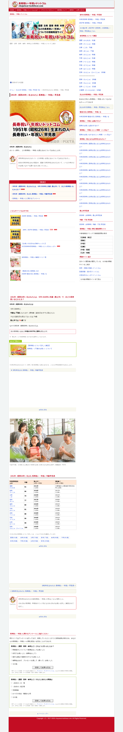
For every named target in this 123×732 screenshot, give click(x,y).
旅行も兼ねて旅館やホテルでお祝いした (26, 657)
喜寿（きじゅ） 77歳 (86, 51)
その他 (15, 664)
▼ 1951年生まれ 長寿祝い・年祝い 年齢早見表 (27, 370)
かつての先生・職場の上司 (22, 693)
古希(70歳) (34, 537)
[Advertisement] (42, 62)
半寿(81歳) (65, 537)
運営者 (72, 10)
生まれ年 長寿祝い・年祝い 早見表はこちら (95, 107)
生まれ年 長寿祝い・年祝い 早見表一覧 (28, 90)
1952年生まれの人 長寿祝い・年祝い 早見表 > (59, 585)
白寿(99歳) (34, 541)
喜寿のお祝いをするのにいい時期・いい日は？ (95, 134)
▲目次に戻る (43, 409)
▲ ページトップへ (42, 713)
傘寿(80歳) (55, 537)
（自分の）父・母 (19, 683)
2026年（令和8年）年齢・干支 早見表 (92, 224)
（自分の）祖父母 (19, 686)
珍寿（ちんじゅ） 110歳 (87, 83)
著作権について (62, 10)
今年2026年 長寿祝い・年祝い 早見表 (92, 19)
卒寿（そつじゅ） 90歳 (87, 65)
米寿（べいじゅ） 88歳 (87, 61)
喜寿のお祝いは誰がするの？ (89, 125)
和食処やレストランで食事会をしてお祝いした (29, 650)
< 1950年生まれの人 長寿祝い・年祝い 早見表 (27, 591)
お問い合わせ (80, 10)
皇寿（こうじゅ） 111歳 (87, 86)
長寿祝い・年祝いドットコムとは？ (27, 10)
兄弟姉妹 (16, 690)
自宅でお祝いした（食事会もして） (25, 653)
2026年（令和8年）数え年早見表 (90, 215)
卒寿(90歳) (24, 541)
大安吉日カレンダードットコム (90, 275)
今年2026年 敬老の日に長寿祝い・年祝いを (94, 116)
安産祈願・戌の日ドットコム (89, 271)
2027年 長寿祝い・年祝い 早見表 (90, 23)
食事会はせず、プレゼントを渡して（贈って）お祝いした (33, 660)
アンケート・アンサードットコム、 (46, 671)
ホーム (12, 90)
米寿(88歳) (14, 541)
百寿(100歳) (45, 541)
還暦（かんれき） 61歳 (87, 40)
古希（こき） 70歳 (85, 47)
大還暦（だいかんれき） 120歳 (90, 90)
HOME (12, 10)
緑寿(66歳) (24, 537)
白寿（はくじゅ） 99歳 (87, 69)
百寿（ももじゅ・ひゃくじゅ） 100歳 (92, 72)
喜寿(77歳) (44, 537)
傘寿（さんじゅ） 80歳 (87, 54)
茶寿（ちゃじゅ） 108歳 (87, 79)
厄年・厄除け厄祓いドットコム (90, 268)
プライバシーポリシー (48, 10)
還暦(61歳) (14, 537)
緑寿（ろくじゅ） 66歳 (87, 44)
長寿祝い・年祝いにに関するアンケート (26, 198)
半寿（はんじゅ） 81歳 (87, 58)
